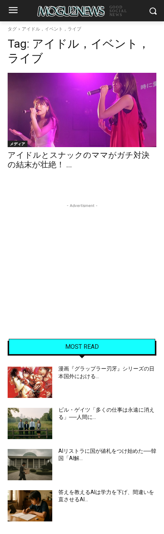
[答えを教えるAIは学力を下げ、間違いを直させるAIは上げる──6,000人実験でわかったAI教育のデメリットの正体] (30, 505)
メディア (17, 143)
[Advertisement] (82, 257)
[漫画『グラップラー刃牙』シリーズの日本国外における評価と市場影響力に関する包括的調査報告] (30, 382)
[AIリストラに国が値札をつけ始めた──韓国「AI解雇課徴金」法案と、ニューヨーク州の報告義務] (30, 464)
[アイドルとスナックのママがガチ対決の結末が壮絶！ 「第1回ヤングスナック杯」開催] (82, 110)
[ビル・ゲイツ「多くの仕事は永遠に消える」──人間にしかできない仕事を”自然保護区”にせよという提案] (30, 423)
